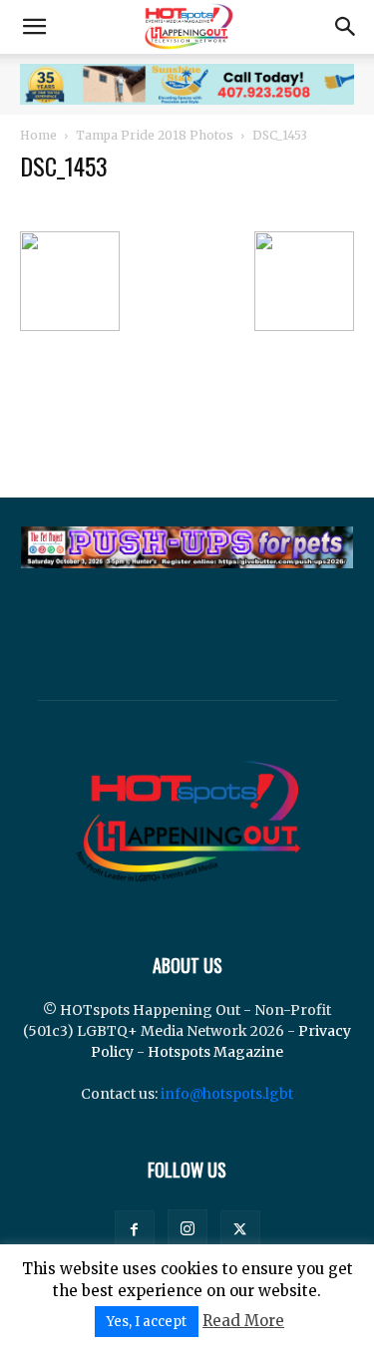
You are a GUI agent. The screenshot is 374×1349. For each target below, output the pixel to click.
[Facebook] (135, 1230)
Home (38, 135)
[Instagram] (187, 1229)
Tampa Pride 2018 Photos (154, 135)
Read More (243, 1320)
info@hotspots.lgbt (227, 1094)
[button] (34, 27)
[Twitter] (240, 1230)
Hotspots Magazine (215, 1052)
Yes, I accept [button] (147, 1321)
